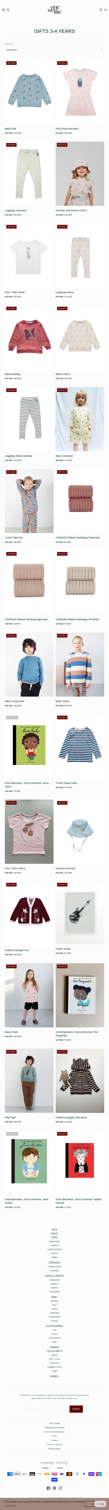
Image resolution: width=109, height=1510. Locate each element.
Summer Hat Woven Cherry (71, 210)
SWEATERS (54, 1241)
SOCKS (54, 1321)
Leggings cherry (65, 292)
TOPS (54, 1237)
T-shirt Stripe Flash (66, 783)
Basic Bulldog (12, 374)
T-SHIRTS (54, 1245)
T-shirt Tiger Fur (14, 537)
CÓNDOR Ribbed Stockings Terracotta (78, 537)
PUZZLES (54, 1363)
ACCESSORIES (54, 1326)
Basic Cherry (63, 374)
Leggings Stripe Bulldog (18, 456)
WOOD (54, 1355)
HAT (54, 1330)
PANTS (54, 1309)
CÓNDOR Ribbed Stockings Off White (77, 619)
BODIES (54, 1301)
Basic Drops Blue (14, 701)
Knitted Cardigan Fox (17, 950)
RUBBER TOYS (55, 1367)
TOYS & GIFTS (54, 1351)
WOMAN (54, 1347)
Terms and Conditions (54, 1432)
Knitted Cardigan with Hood (71, 1117)
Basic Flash (11, 1032)
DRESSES (54, 1262)
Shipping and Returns (54, 1427)
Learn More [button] (10, 1505)
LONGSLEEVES (54, 1249)
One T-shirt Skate (15, 292)
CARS (54, 1371)
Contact (54, 1440)
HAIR (54, 1342)
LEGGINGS (54, 1280)
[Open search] (8, 9)
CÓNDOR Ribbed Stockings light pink (26, 619)
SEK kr (60, 1468)
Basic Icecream (64, 456)
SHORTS (54, 1284)
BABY (54, 1297)
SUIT (54, 1305)
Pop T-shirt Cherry (15, 868)
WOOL (54, 1233)
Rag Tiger (10, 1117)
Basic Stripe (62, 701)
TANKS (54, 1257)
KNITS (54, 1253)
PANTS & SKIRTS (54, 1276)
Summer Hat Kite (65, 868)
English (45, 1468)
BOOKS (55, 1376)
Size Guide (54, 1423)
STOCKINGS (54, 1317)
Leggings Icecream (15, 210)
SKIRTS (54, 1288)
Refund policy (54, 1449)
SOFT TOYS (54, 1359)
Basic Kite (10, 128)
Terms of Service (54, 1444)
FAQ (54, 1436)
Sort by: (9, 44)
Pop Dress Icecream (67, 128)
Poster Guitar (63, 948)
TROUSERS (54, 1292)
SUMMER (54, 1270)
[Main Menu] (3, 9)
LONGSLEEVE (54, 1267)
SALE (54, 1229)
